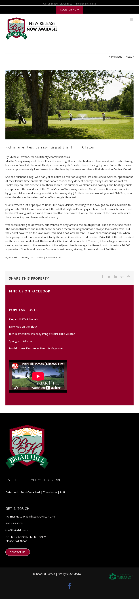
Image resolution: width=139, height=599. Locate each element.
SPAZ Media (73, 574)
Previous (116, 56)
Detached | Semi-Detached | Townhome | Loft (35, 492)
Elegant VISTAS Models (23, 319)
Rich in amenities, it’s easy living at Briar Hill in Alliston (42, 334)
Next (129, 56)
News (40, 257)
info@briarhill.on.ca (86, 3)
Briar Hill (13, 257)
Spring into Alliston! (20, 341)
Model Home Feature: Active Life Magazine (36, 348)
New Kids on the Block (23, 326)
